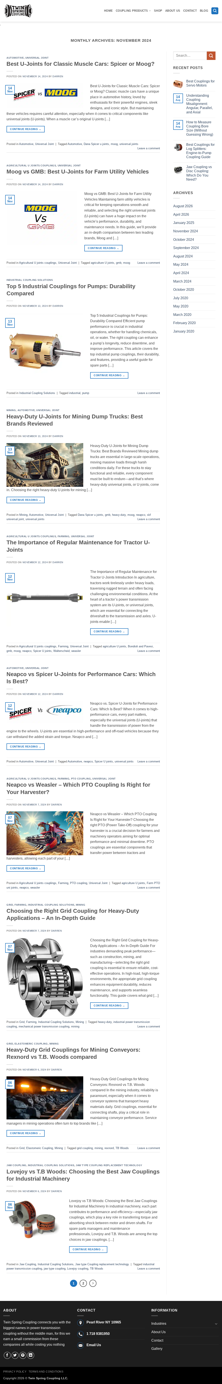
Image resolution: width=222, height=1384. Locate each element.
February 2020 (184, 323)
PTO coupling (81, 778)
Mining (11, 410)
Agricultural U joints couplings (31, 165)
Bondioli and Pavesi (140, 646)
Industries (158, 1323)
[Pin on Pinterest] (22, 1355)
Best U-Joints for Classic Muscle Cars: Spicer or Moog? (81, 64)
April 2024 (181, 273)
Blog (204, 10)
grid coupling (85, 1148)
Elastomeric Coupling (31, 1043)
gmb (118, 262)
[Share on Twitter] (15, 1355)
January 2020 (183, 331)
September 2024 (186, 248)
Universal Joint (37, 57)
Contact (190, 10)
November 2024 (185, 231)
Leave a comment (148, 148)
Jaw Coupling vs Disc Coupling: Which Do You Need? (199, 173)
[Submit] (211, 55)
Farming (64, 536)
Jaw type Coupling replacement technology (109, 1165)
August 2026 (183, 206)
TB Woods (122, 1148)
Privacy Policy (15, 1371)
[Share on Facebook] (7, 1355)
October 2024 (183, 239)
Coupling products (132, 10)
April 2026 (181, 214)
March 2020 (182, 315)
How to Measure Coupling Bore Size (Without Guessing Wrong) (199, 128)
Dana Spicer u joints (96, 144)
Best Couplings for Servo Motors (200, 83)
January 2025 (183, 223)
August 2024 (183, 256)
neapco (140, 514)
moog (114, 144)
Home (108, 10)
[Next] (93, 1283)
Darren (57, 76)
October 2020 (183, 289)
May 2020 (180, 306)
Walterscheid (61, 651)
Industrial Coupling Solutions (30, 280)
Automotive (15, 57)
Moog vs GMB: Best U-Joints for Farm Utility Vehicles (78, 172)
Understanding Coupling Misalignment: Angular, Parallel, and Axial (199, 104)
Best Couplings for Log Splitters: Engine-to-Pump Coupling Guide (200, 151)
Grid (10, 904)
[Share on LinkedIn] (30, 1355)
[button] (214, 10)
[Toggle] (216, 1323)
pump (85, 393)
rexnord (109, 1148)
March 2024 (182, 281)
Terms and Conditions (46, 1371)
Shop (158, 10)
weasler (76, 651)
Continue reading (25, 129)
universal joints (128, 144)
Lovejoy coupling (77, 1268)
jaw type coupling (54, 1268)
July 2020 (180, 298)
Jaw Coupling (16, 1165)
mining (75, 1026)
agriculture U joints (102, 262)
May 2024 (180, 264)
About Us (172, 10)
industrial (74, 393)
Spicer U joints (42, 651)
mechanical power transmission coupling (44, 1026)
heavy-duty (119, 514)
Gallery (156, 1348)
